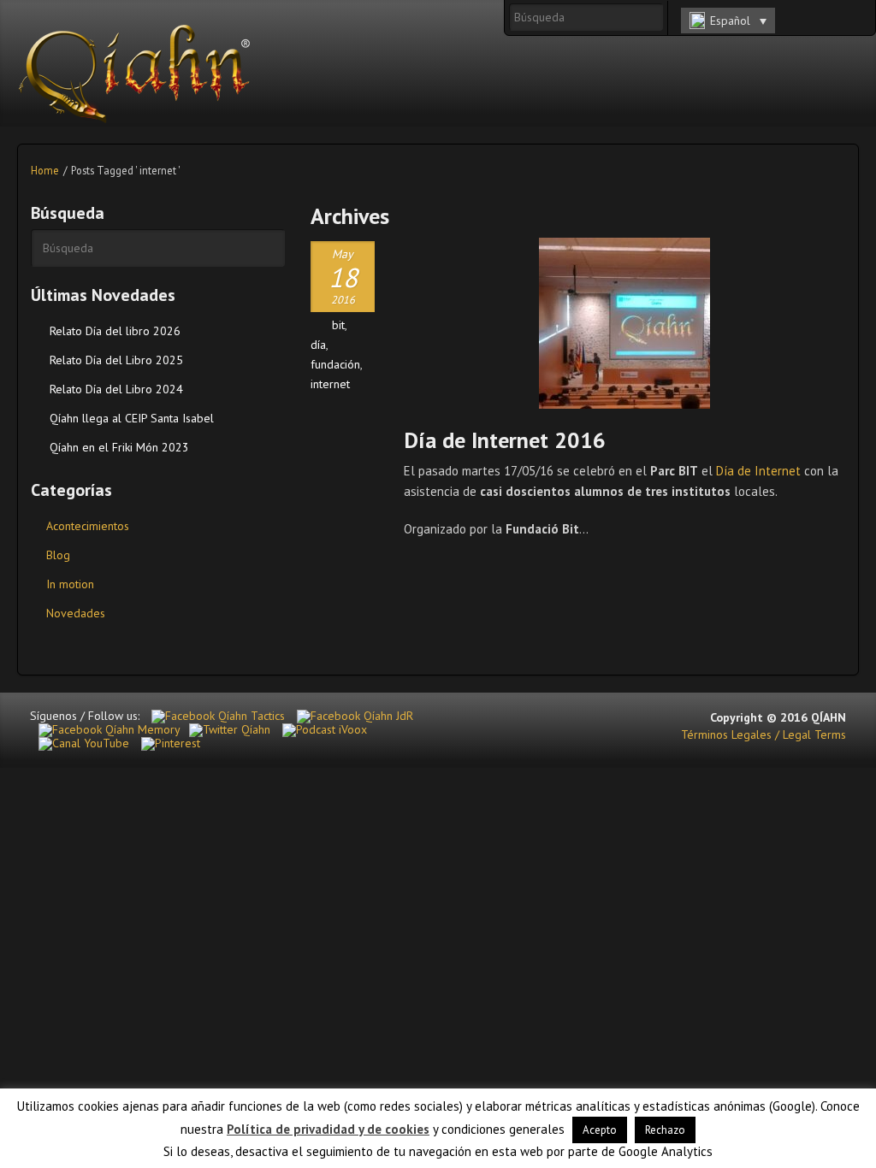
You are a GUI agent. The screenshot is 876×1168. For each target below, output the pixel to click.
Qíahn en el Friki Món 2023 (119, 447)
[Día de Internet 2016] (624, 323)
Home (45, 170)
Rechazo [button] (665, 1130)
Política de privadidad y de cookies (328, 1129)
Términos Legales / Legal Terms (763, 734)
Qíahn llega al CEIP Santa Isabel (132, 418)
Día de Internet (758, 471)
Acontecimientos (87, 526)
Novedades (75, 613)
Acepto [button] (600, 1130)
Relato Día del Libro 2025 (116, 360)
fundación (335, 364)
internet (330, 384)
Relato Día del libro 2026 (115, 331)
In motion (70, 584)
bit (338, 325)
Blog (58, 555)
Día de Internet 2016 (505, 440)
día (318, 344)
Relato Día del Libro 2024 (116, 389)
